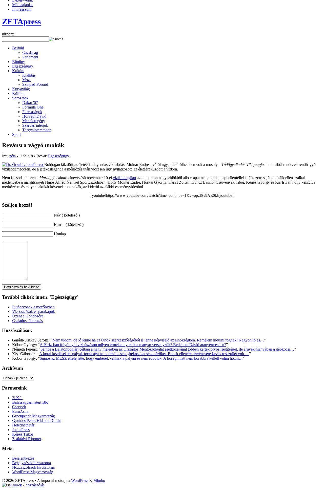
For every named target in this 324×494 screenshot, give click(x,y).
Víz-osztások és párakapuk (33, 311)
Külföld (18, 93)
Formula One (33, 107)
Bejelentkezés (23, 458)
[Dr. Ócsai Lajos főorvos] (23, 164)
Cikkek (16, 485)
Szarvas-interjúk (35, 125)
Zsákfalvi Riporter (26, 439)
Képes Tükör (22, 434)
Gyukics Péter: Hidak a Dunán (36, 420)
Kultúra (18, 71)
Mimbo (99, 480)
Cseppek (19, 407)
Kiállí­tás (28, 75)
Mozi (26, 80)
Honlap (60, 234)
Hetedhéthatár (23, 425)
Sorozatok (20, 98)
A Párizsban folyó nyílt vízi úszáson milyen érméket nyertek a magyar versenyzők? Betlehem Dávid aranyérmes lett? (133, 344)
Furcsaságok (32, 112)
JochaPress (21, 429)
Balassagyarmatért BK (30, 402)
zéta (12, 156)
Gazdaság (30, 52)
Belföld (18, 48)
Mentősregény (33, 121)
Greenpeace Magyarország (33, 416)
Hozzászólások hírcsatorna (33, 467)
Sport (16, 134)
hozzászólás (35, 485)
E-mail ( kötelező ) (69, 224)
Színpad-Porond (35, 84)
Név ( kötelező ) (67, 215)
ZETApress (21, 21)
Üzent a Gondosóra (27, 316)
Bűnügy (18, 61)
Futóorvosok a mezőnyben (33, 307)
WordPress (79, 480)
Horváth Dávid (34, 116)
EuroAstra (20, 411)
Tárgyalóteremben (36, 130)
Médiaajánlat (22, 5)
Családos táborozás (27, 320)
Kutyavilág (21, 89)
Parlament (30, 57)
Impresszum (21, 9)
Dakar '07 (30, 102)
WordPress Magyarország (32, 472)
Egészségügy (22, 66)
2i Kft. (17, 398)
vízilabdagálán (124, 178)
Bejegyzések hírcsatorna (31, 463)
